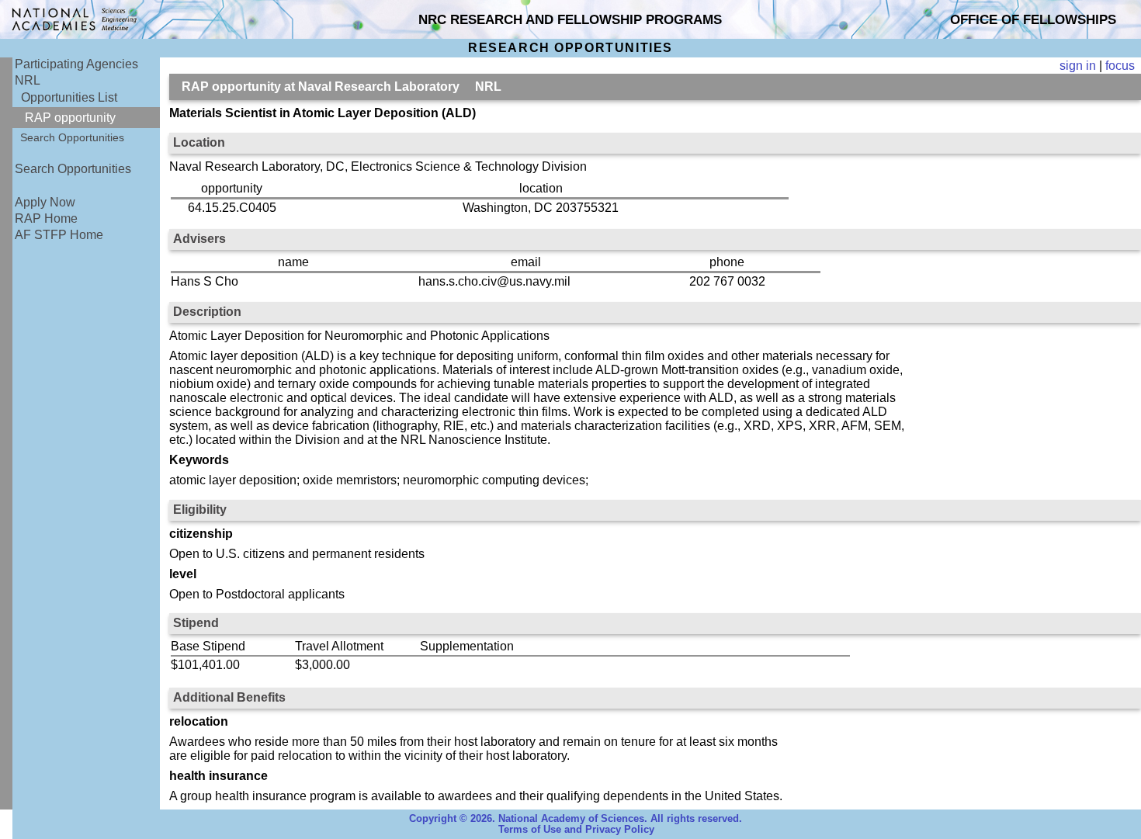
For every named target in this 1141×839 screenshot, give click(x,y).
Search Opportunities (72, 137)
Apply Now (45, 202)
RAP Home (46, 218)
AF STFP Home (59, 234)
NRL (27, 80)
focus (1120, 65)
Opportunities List (69, 97)
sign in (1078, 65)
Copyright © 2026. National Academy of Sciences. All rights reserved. (575, 818)
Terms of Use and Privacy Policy (576, 829)
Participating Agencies (76, 64)
